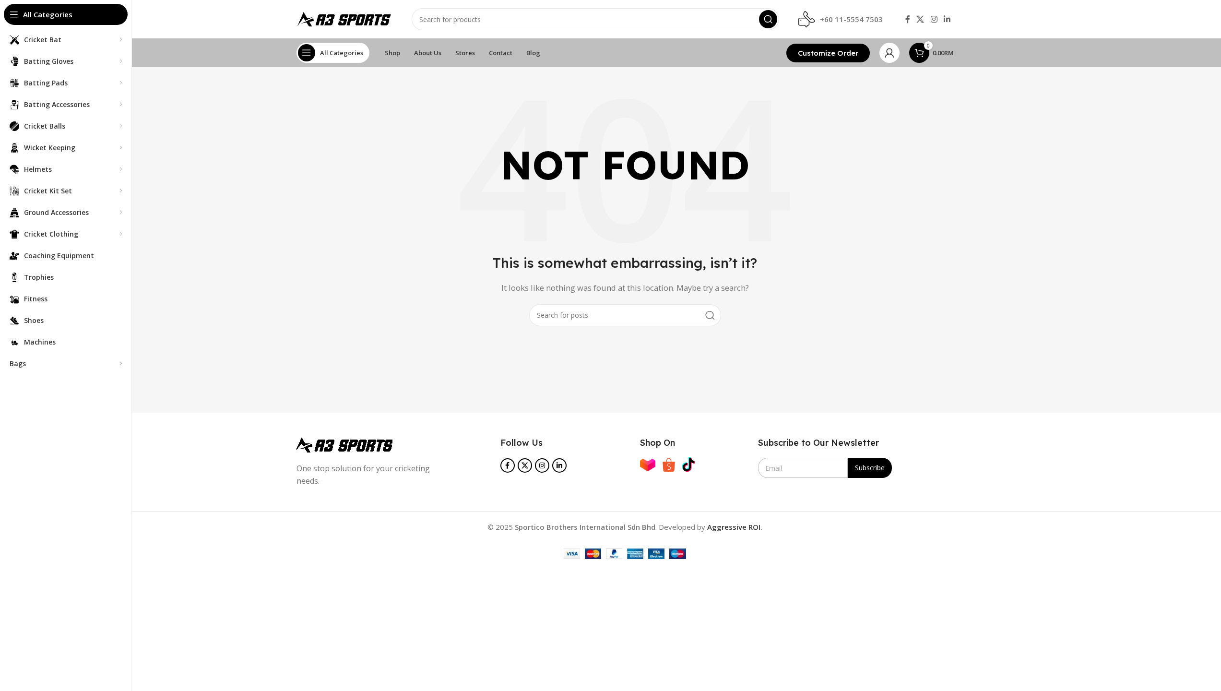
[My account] (889, 52)
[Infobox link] (840, 19)
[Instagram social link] (933, 19)
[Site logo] (344, 18)
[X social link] (920, 19)
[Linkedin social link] (946, 19)
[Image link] (344, 444)
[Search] (768, 19)
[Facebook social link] (907, 19)
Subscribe (870, 467)
